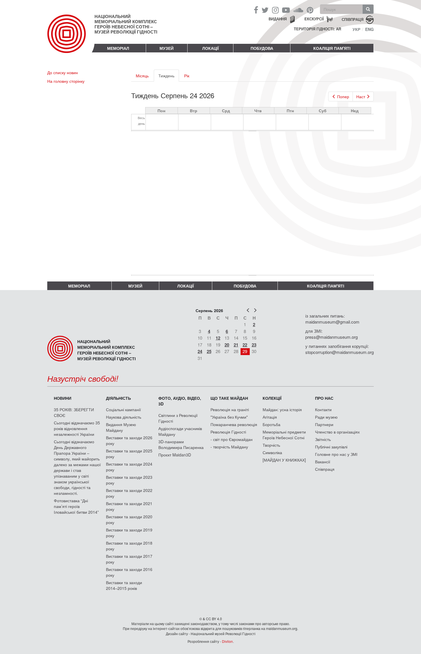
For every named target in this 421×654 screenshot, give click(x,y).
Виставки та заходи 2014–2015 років (124, 585)
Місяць (142, 75)
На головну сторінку (65, 81)
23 (254, 345)
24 (200, 351)
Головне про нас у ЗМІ (336, 454)
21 (236, 345)
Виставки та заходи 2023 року (129, 480)
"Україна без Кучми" (229, 417)
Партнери (324, 424)
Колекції (272, 398)
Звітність (323, 439)
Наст (360, 96)
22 (245, 345)
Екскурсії (314, 18)
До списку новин (62, 72)
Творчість (271, 445)
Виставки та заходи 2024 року (129, 466)
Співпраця (325, 469)
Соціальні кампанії (123, 409)
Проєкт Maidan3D (174, 455)
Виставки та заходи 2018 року (129, 545)
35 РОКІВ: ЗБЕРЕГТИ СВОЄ (74, 412)
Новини (62, 398)
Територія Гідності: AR (317, 28)
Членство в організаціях (337, 432)
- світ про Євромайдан (231, 439)
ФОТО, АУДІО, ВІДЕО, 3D (179, 401)
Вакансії (322, 461)
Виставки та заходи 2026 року (129, 440)
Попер (343, 96)
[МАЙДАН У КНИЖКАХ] (284, 460)
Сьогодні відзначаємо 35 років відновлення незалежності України (77, 428)
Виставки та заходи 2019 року (129, 532)
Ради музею (326, 417)
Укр (356, 29)
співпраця (352, 19)
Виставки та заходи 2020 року (129, 519)
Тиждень (168, 77)
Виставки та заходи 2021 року (129, 506)
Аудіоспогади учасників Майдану (180, 431)
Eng (369, 29)
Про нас (324, 398)
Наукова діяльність (123, 417)
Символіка (272, 452)
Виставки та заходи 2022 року (129, 493)
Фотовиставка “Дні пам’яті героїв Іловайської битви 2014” (76, 506)
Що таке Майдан (229, 398)
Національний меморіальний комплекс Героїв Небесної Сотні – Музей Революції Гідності (126, 24)
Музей (167, 48)
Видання (278, 18)
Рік (186, 75)
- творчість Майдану (229, 447)
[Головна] (71, 38)
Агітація (270, 417)
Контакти (323, 409)
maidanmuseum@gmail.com (332, 322)
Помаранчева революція (233, 424)
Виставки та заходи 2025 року (129, 453)
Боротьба (271, 424)
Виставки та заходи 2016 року (129, 572)
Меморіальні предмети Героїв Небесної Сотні (284, 434)
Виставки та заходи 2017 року (129, 559)
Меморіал (118, 48)
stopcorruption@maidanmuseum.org (339, 352)
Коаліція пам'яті (332, 48)
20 (227, 345)
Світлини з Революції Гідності (178, 418)
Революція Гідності (228, 432)
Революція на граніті (229, 409)
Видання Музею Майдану (121, 427)
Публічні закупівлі (331, 447)
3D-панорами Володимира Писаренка (181, 444)
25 (209, 351)
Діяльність (118, 398)
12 (218, 338)
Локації (210, 48)
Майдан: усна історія (282, 409)
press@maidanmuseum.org (331, 337)
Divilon (227, 641)
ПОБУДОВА (262, 48)
